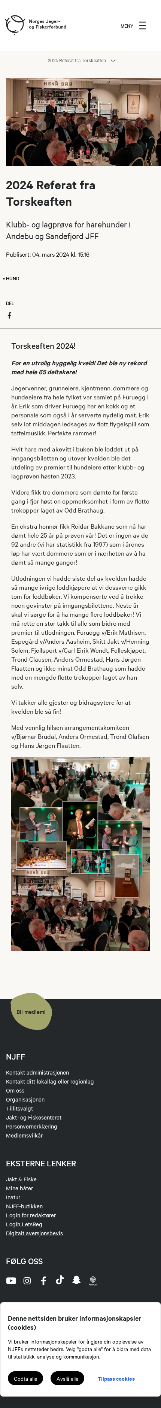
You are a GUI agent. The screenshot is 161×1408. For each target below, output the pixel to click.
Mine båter (19, 1188)
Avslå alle (67, 1378)
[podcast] (92, 1280)
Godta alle (25, 1378)
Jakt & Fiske (21, 1179)
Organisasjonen (25, 1099)
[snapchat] (76, 1280)
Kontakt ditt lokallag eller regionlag (50, 1081)
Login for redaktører (31, 1215)
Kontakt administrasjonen (37, 1072)
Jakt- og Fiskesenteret (33, 1117)
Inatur (13, 1197)
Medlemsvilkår (24, 1135)
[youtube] (10, 1280)
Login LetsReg (24, 1224)
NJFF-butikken (24, 1206)
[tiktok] (59, 1280)
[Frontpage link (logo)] (14, 25)
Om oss (15, 1090)
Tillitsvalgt (19, 1108)
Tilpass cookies (116, 1378)
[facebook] (43, 1280)
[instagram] (27, 1280)
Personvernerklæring (31, 1126)
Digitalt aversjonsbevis (34, 1233)
